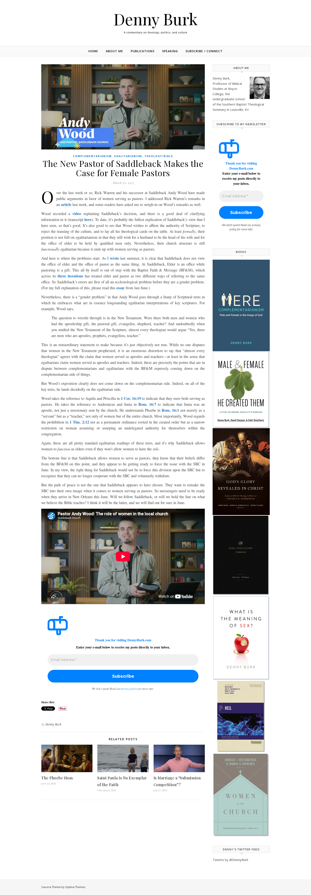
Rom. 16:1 (170, 410)
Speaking (170, 51)
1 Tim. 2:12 (79, 422)
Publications (142, 51)
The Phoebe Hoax (57, 777)
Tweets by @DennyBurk (230, 860)
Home (93, 51)
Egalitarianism (128, 156)
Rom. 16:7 (147, 404)
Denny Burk (156, 19)
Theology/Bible (158, 156)
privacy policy (129, 689)
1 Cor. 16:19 (131, 398)
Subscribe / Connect (204, 51)
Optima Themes (75, 887)
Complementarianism (92, 156)
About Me (114, 51)
